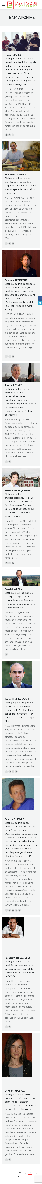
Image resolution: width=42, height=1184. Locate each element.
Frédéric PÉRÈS (13, 55)
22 (20, 1172)
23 (25, 1172)
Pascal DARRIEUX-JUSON (18, 958)
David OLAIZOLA (13, 589)
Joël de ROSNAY (13, 385)
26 (18, 1176)
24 (30, 1172)
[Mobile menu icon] (3, 4)
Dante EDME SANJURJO (17, 699)
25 (35, 1172)
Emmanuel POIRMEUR (16, 280)
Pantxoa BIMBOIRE (14, 819)
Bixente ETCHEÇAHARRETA (19, 490)
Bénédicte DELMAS (15, 1090)
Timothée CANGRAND (16, 174)
